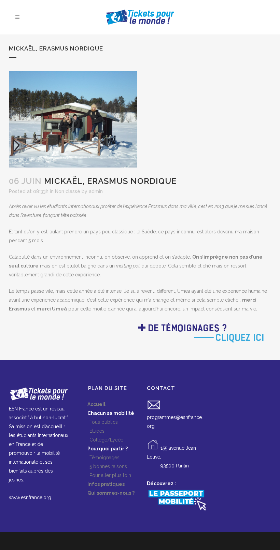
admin (96, 191)
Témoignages (100, 457)
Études (92, 431)
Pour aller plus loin (106, 475)
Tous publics (99, 422)
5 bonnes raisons (104, 466)
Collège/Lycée (102, 440)
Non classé (67, 191)
